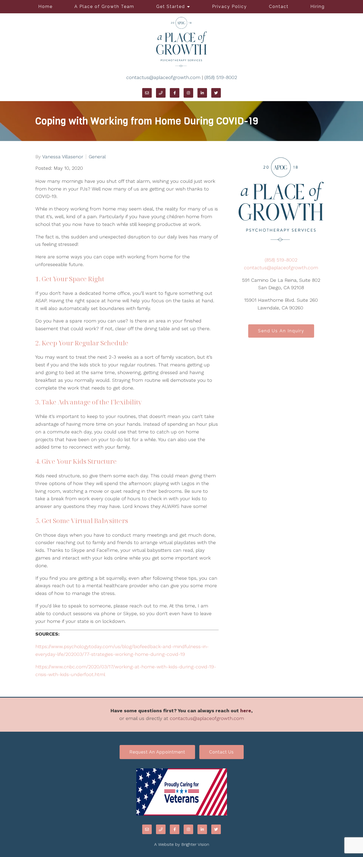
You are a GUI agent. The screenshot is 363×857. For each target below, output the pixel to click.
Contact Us (221, 752)
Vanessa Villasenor (62, 156)
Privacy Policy (229, 6)
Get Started (170, 6)
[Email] (147, 93)
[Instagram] (188, 93)
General (97, 156)
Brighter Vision (195, 844)
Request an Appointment (157, 752)
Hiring (317, 6)
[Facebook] (174, 93)
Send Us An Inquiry (281, 330)
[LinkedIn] (202, 93)
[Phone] (161, 93)
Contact (279, 6)
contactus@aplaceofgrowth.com (163, 77)
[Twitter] (216, 93)
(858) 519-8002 (220, 77)
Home (45, 6)
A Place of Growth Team (104, 6)
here (245, 710)
